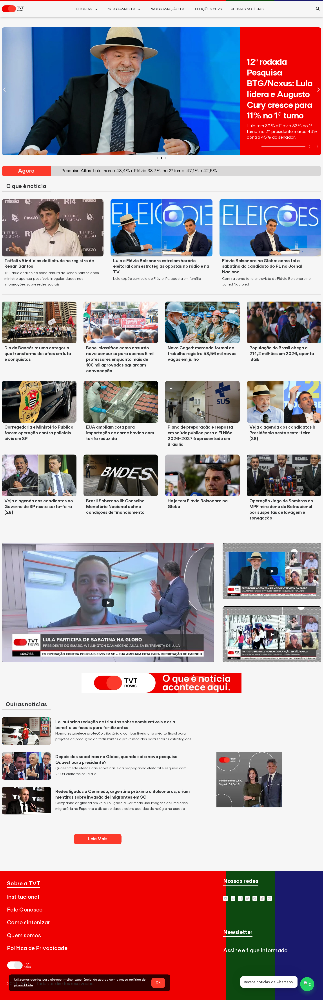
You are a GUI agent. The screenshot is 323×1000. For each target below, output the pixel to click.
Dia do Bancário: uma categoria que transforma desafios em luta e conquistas (37, 354)
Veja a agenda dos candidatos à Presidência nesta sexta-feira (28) (282, 433)
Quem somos (24, 935)
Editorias (83, 9)
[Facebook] (254, 898)
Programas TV (121, 9)
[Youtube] (225, 898)
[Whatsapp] (233, 898)
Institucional (23, 897)
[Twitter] (247, 898)
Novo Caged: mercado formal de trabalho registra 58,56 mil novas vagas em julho (202, 354)
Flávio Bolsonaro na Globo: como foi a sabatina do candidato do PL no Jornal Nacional (262, 266)
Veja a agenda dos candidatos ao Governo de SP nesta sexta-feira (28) (38, 507)
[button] (317, 8)
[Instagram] (240, 898)
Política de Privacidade (37, 948)
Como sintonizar (28, 922)
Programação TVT (168, 9)
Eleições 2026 (208, 9)
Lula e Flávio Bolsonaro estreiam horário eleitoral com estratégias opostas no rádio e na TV (161, 266)
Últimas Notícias (247, 9)
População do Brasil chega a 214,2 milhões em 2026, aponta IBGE (281, 354)
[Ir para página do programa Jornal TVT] (249, 806)
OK (158, 982)
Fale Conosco (25, 910)
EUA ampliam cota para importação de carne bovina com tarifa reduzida (120, 433)
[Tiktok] (262, 898)
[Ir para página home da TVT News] (161, 691)
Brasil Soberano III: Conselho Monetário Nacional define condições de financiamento (115, 507)
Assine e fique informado (255, 950)
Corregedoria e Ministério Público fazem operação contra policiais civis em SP (38, 433)
